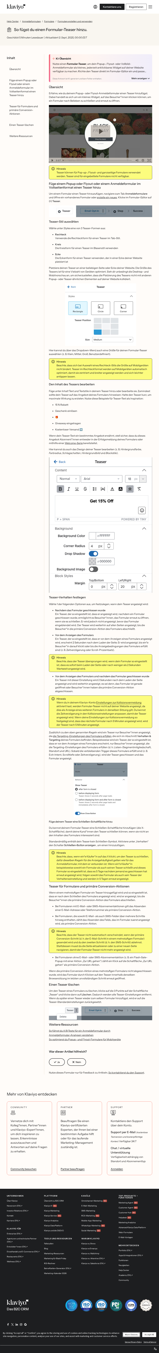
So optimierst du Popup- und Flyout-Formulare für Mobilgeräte (85, 1039)
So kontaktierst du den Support (126, 1072)
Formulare (49, 21)
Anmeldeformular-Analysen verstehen (71, 1035)
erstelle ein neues (107, 197)
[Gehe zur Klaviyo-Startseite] (16, 7)
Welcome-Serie (74, 443)
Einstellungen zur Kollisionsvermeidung (118, 702)
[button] (100, 212)
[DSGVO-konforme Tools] (146, 1305)
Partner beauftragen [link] (73, 1168)
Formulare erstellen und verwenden (75, 21)
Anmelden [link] (117, 1168)
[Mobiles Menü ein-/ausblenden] (150, 7)
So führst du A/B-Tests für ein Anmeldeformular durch (79, 1030)
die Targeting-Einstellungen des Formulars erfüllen (82, 736)
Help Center (13, 21)
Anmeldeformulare (31, 21)
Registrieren (136, 6)
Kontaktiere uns (112, 6)
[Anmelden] (95, 7)
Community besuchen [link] (23, 1168)
